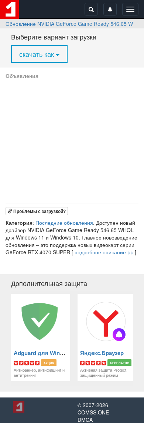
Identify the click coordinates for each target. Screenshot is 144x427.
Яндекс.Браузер (102, 353)
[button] (37, 211)
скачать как (37, 54)
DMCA (85, 419)
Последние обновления (64, 222)
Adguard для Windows (44, 353)
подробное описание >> (104, 252)
